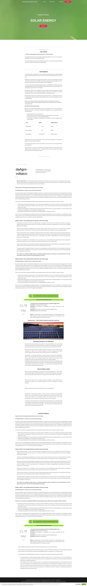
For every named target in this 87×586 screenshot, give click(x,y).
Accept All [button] (83, 584)
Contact (68, 1)
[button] (52, 2)
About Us (60, 1)
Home (45, 1)
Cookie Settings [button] (78, 584)
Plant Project (52, 1)
